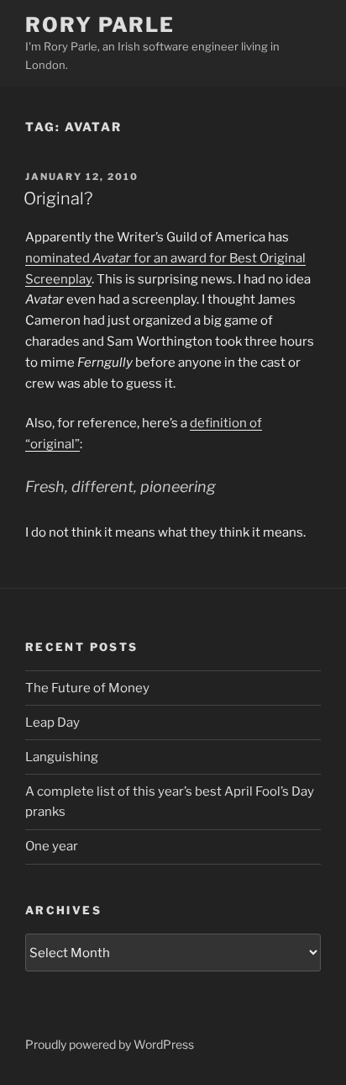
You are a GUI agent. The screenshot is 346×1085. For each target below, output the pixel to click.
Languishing (61, 757)
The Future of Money (87, 688)
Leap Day (52, 722)
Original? (58, 198)
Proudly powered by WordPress (109, 1044)
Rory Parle (100, 25)
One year (51, 846)
